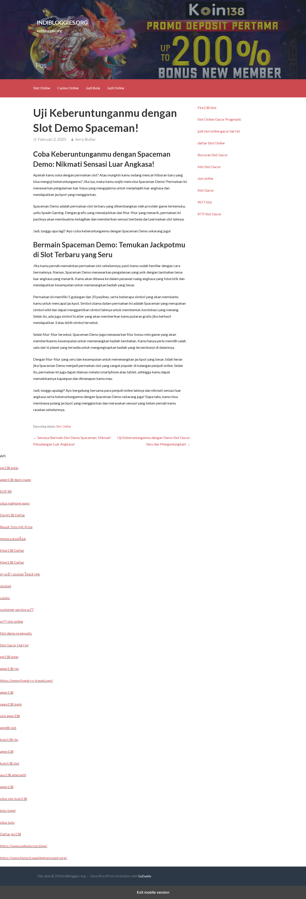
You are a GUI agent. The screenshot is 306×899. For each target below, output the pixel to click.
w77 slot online (11, 621)
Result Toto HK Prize (16, 527)
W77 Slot (205, 202)
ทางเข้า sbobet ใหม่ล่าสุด (20, 574)
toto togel (7, 810)
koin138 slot (9, 763)
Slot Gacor (206, 190)
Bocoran (204, 155)
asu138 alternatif (13, 775)
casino (5, 598)
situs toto (7, 822)
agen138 (6, 692)
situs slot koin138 (13, 798)
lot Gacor (220, 155)
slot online (205, 178)
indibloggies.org (62, 22)
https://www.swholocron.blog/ (23, 846)
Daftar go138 (10, 834)
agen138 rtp (9, 668)
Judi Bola (93, 88)
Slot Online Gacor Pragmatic (219, 119)
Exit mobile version (153, 892)
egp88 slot (8, 728)
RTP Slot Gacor (210, 214)
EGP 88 (6, 491)
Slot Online (41, 88)
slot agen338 (10, 716)
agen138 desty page (15, 479)
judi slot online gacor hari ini (219, 131)
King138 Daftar (12, 550)
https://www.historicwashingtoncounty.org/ (33, 858)
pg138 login (9, 468)
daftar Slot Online (211, 143)
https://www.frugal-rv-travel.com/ (26, 680)
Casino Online (68, 88)
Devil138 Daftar (12, 515)
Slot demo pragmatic (16, 633)
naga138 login (11, 704)
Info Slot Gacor (209, 167)
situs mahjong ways (15, 503)
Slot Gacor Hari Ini (14, 645)
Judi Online (115, 88)
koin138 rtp (9, 739)
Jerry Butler (85, 139)
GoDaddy (144, 876)
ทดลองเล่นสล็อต (13, 539)
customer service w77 (17, 609)
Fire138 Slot (207, 107)
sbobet (5, 586)
